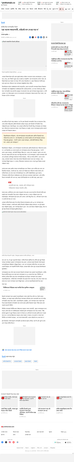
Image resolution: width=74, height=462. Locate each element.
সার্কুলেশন (33, 448)
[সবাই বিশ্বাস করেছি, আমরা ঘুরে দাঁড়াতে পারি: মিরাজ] (9, 401)
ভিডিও (45, 9)
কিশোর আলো (16, 432)
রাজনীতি (12, 9)
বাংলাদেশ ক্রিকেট (17, 361)
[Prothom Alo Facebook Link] (3, 442)
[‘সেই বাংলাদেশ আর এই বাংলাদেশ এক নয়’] (46, 401)
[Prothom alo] (8, 3)
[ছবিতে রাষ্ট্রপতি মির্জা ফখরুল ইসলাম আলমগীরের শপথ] (20, 3)
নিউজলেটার (52, 448)
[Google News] (17, 442)
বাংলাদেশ (7, 9)
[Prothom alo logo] (7, 427)
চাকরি (35, 9)
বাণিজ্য (19, 9)
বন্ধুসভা (50, 432)
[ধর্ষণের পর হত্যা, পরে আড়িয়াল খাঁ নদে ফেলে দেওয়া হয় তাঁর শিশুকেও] (58, 3)
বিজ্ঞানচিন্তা (27, 432)
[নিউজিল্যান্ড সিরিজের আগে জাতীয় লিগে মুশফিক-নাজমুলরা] (43, 289)
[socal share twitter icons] (33, 38)
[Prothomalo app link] (57, 442)
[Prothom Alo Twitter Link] (7, 442)
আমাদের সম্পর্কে (20, 448)
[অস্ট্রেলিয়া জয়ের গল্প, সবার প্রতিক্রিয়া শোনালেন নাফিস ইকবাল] (68, 97)
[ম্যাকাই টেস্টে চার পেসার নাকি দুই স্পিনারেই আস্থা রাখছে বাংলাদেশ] (68, 53)
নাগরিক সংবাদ (4, 432)
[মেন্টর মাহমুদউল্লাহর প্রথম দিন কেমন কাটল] (64, 401)
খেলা (27, 9)
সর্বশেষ (2, 9)
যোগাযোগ (46, 448)
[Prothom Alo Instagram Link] (10, 442)
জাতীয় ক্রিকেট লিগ (7, 361)
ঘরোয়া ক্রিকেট (28, 361)
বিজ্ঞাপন (27, 448)
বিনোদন (31, 9)
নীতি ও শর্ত (39, 448)
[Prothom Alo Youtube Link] (14, 442)
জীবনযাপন (40, 9)
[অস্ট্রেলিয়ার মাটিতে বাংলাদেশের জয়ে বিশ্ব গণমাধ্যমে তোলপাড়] (68, 65)
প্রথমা (14, 435)
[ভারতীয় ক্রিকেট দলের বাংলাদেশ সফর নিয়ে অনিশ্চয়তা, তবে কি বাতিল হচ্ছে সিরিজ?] (28, 401)
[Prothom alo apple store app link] (68, 442)
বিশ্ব (16, 9)
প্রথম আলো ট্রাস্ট (40, 432)
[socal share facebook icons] (30, 38)
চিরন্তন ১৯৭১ (63, 432)
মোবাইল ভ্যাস (28, 435)
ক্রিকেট (3, 23)
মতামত (23, 9)
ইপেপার (2, 435)
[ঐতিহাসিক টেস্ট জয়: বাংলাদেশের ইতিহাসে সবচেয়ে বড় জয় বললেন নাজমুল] (68, 109)
